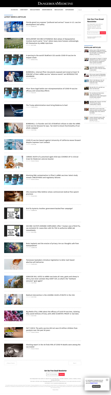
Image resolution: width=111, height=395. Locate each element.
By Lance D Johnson (35, 179)
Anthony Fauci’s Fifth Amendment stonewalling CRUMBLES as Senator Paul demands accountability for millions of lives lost (98, 52)
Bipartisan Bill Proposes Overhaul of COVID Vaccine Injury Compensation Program (97, 103)
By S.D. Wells (33, 45)
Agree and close (96, 386)
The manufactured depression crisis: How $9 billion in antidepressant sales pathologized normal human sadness (97, 95)
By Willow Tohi (34, 26)
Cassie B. (96, 84)
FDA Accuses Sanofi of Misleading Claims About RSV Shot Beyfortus (97, 75)
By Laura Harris (34, 196)
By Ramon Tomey (34, 59)
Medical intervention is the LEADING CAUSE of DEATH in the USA (51, 295)
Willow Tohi (97, 98)
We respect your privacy (47, 381)
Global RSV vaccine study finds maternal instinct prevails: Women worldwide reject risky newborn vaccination (97, 111)
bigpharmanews (69, 9)
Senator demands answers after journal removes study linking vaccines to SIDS (97, 119)
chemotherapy (24, 9)
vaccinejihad (14, 9)
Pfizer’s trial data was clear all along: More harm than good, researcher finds (96, 82)
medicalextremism (35, 9)
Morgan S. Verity (98, 71)
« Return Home (10, 363)
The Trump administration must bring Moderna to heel (47, 105)
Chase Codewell (98, 77)
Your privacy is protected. (92, 36)
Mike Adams (97, 90)
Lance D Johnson (98, 55)
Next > (75, 363)
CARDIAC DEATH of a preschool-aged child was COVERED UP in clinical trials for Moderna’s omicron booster (52, 158)
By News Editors (35, 107)
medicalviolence (59, 9)
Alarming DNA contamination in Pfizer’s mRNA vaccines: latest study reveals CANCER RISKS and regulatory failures (52, 176)
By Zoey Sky (34, 144)
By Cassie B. (34, 92)
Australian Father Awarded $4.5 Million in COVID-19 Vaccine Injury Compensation (97, 69)
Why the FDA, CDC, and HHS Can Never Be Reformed (97, 88)
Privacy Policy (55, 389)
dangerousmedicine (47, 9)
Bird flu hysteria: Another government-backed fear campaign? (49, 208)
